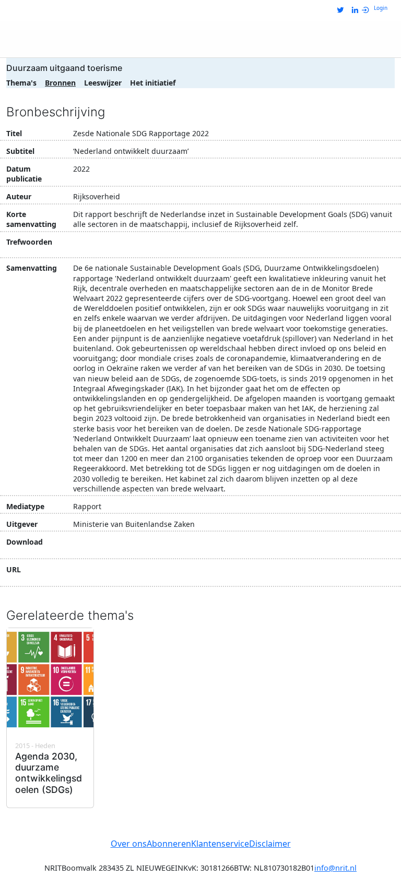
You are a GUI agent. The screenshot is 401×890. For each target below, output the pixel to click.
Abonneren (169, 843)
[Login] (367, 10)
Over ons (129, 843)
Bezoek (99, 574)
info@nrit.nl (335, 868)
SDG (84, 243)
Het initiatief (152, 83)
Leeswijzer (103, 83)
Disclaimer (270, 843)
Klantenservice (220, 843)
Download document (128, 546)
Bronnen (60, 83)
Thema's (21, 83)
